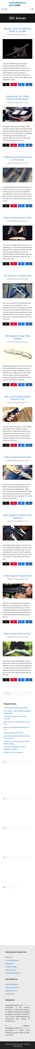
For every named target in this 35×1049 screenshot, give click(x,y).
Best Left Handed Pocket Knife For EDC (17, 398)
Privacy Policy (10, 970)
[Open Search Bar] (32, 9)
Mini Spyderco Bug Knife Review (17, 337)
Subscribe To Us (11, 991)
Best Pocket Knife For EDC (17, 633)
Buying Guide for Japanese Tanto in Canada (17, 30)
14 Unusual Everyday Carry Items (16, 708)
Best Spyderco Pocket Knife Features (18, 516)
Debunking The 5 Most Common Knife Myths (17, 98)
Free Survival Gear (12, 960)
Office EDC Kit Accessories (13, 752)
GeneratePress (17, 1046)
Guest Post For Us (12, 987)
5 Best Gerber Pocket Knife (17, 575)
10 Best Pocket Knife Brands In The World (17, 158)
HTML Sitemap (11, 967)
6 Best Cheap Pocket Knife (17, 457)
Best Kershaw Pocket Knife (17, 217)
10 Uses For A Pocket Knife (17, 275)
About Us (8, 957)
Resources (9, 964)
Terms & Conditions (12, 973)
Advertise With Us (11, 984)
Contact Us (9, 994)
